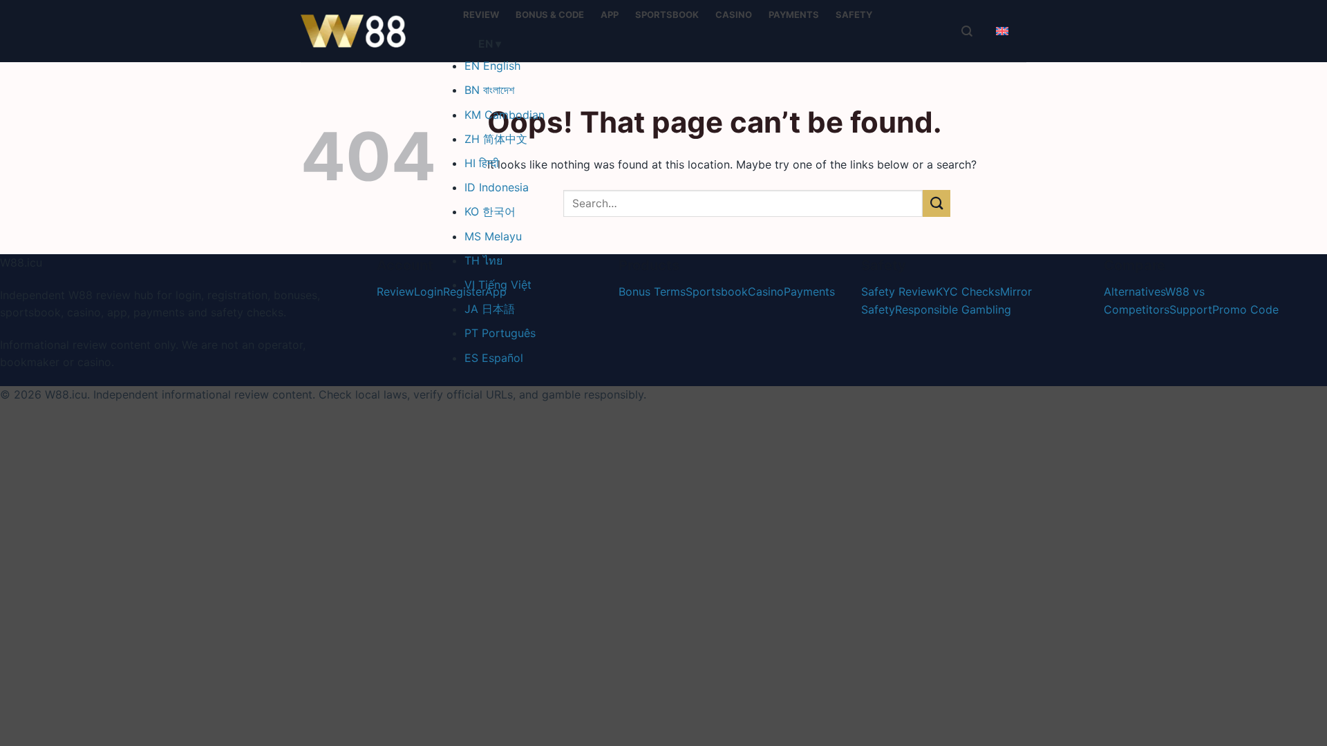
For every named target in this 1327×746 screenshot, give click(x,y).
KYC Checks (968, 291)
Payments (794, 14)
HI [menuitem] (481, 163)
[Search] (967, 31)
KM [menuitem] (504, 115)
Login (428, 291)
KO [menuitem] (490, 211)
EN (489, 43)
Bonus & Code (550, 14)
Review (481, 14)
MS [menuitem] (493, 236)
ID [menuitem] (496, 187)
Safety (854, 14)
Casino (733, 14)
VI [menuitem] (497, 284)
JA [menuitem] (489, 309)
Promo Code (1245, 309)
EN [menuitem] (492, 66)
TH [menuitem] (483, 260)
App (610, 14)
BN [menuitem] (489, 90)
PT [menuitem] (500, 333)
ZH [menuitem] (495, 139)
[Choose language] (1002, 31)
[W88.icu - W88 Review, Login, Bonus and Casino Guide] (370, 31)
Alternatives (1134, 291)
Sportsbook (667, 14)
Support (1190, 309)
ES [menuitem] (493, 358)
